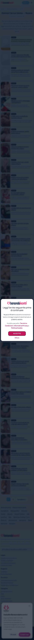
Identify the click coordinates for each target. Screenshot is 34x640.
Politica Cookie (16, 328)
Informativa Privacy (21, 326)
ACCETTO (17, 333)
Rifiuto (17, 338)
